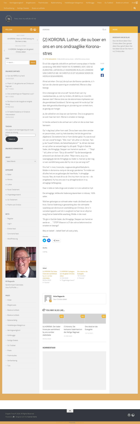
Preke (99, 3)
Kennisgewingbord (16, 3)
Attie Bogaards (50, 59)
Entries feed (11, 229)
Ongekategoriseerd (14, 195)
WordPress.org (12, 239)
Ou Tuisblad (109, 3)
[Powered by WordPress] (13, 417)
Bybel (9, 174)
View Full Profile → (11, 287)
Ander (9, 300)
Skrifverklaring (9, 8)
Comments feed (13, 234)
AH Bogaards (10, 281)
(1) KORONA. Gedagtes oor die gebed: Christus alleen (67, 274)
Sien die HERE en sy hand (16, 76)
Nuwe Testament (13, 190)
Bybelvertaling (56, 3)
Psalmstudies (43, 3)
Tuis (5, 3)
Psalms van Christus (14, 205)
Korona (46, 30)
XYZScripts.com (80, 422)
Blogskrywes (30, 3)
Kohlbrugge (90, 3)
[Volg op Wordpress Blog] (31, 29)
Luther (9, 185)
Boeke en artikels (122, 3)
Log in (9, 224)
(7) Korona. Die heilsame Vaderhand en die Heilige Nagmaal (73, 329)
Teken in (11, 139)
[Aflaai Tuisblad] (34, 29)
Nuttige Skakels (23, 8)
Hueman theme (32, 417)
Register (10, 219)
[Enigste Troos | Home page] (8, 18)
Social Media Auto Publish (62, 422)
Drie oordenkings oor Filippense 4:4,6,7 (20, 94)
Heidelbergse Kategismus (74, 3)
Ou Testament (12, 200)
